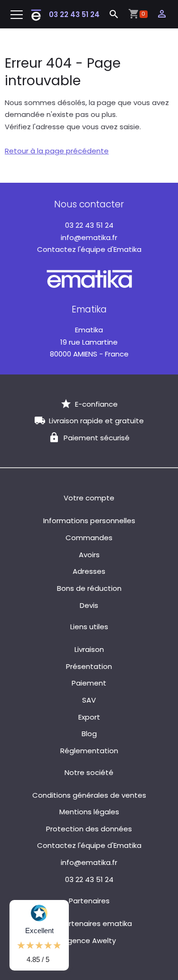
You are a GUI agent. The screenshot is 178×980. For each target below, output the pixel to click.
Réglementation (89, 751)
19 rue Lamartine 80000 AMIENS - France (89, 342)
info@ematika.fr (89, 237)
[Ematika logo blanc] (89, 278)
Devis (89, 605)
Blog (89, 734)
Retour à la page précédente (57, 151)
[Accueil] (36, 14)
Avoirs (89, 555)
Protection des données (89, 829)
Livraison (89, 649)
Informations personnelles (89, 521)
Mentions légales (89, 812)
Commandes (89, 538)
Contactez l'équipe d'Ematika (89, 249)
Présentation (89, 666)
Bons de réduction (89, 588)
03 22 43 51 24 (74, 14)
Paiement (89, 683)
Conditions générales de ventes (89, 795)
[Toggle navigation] (16, 15)
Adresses (89, 571)
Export (89, 717)
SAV (89, 700)
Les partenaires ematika (89, 923)
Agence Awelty (89, 940)
